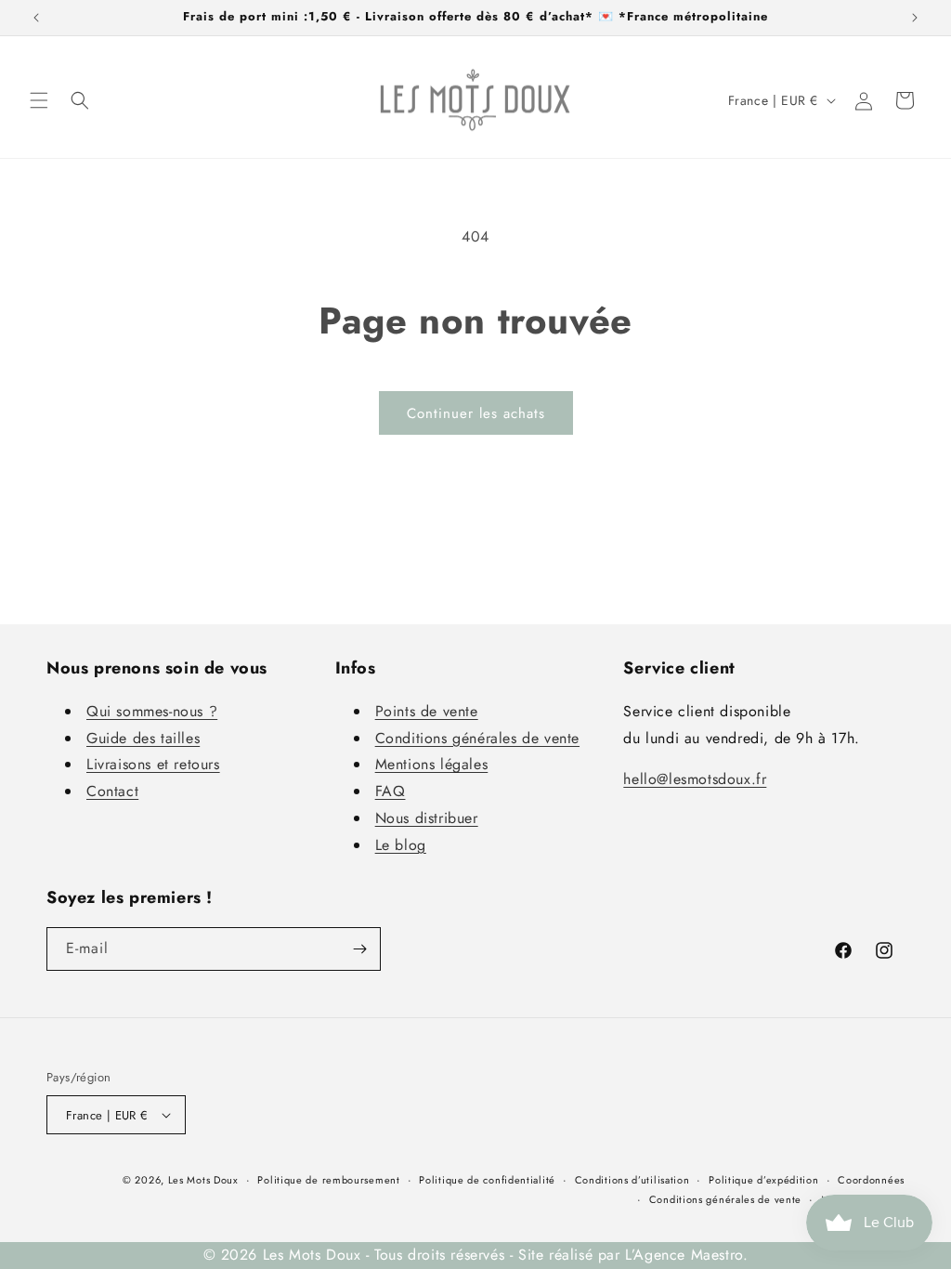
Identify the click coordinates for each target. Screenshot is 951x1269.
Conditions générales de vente (477, 738)
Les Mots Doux (203, 1179)
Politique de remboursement (328, 1179)
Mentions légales (432, 764)
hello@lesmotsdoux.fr (694, 779)
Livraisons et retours (153, 764)
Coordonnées (871, 1179)
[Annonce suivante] (914, 17)
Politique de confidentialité (487, 1179)
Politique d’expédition (763, 1179)
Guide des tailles (143, 738)
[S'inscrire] (359, 949)
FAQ (390, 791)
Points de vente (426, 711)
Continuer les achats (476, 413)
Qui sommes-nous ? (151, 711)
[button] (39, 100)
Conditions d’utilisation (632, 1179)
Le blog (400, 845)
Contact (112, 791)
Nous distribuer (426, 818)
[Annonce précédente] (36, 17)
